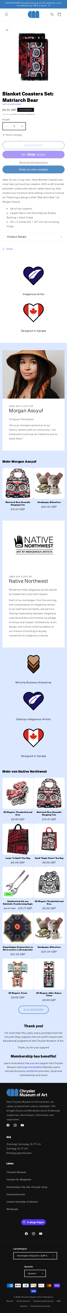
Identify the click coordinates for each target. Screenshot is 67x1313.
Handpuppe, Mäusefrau (49, 502)
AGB (58, 1301)
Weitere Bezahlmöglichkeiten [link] (33, 162)
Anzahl (6, 119)
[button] (6, 14)
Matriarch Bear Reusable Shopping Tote (18, 503)
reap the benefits (32, 1067)
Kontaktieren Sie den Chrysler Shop (27, 1187)
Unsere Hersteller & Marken (22, 1201)
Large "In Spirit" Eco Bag (18, 858)
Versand (5, 114)
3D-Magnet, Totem (17, 993)
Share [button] (9, 248)
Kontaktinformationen (40, 1306)
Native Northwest (11, 104)
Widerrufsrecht (23, 1301)
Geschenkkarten (16, 1194)
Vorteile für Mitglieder (19, 1179)
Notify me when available (33, 169)
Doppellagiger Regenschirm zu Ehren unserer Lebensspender (18, 948)
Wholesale (12, 1209)
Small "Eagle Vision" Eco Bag (49, 858)
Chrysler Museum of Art (31, 1297)
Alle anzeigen (33, 1009)
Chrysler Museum (16, 1172)
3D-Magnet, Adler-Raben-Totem (49, 994)
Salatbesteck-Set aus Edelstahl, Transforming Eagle (18, 902)
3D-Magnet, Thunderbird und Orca (17, 813)
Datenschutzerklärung (43, 1301)
